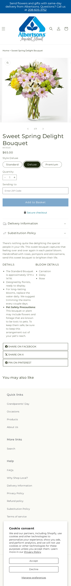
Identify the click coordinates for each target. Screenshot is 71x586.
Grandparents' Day (18, 403)
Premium (51, 164)
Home (6, 50)
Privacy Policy (32, 552)
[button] (51, 28)
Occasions (13, 411)
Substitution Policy (18, 508)
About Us (12, 427)
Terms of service (17, 516)
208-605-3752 (37, 9)
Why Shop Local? (17, 477)
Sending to (15, 184)
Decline (33, 569)
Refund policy (15, 501)
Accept (33, 560)
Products (12, 419)
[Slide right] (43, 129)
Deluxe (32, 164)
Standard (12, 164)
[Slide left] (28, 129)
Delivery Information (19, 485)
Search (11, 448)
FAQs (10, 470)
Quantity (8, 171)
